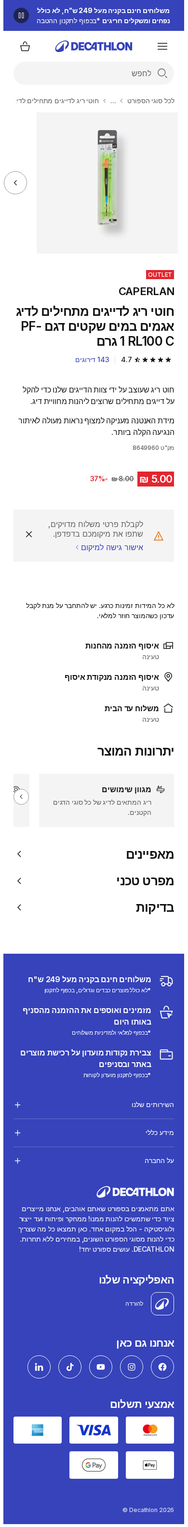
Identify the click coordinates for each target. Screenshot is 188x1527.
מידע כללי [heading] (156, 1132)
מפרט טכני (142, 880)
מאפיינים (146, 854)
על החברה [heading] (156, 1160)
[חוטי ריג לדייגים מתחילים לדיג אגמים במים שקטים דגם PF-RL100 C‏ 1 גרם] (104, 183)
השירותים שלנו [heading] (149, 1104)
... (110, 100)
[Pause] (18, 15)
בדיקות (152, 907)
